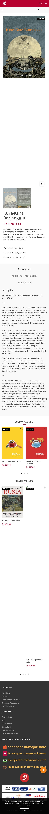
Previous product (40, 9)
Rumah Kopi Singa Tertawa (33, 462)
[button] (43, 770)
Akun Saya (6, 693)
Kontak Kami (6, 727)
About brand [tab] (24, 282)
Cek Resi (5, 696)
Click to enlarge (42, 184)
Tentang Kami (7, 717)
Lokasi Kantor (7, 724)
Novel (21, 248)
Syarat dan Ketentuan (10, 734)
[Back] (3, 9)
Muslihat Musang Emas (11, 461)
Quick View (21, 429)
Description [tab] (24, 269)
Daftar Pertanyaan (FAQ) (11, 700)
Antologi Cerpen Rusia (11, 520)
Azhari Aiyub (13, 253)
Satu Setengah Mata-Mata (34, 661)
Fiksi (15, 248)
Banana (22, 253)
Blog (3, 720)
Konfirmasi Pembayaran (10, 703)
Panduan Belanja (8, 706)
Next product (45, 9)
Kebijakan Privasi (8, 730)
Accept (24, 810)
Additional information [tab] (24, 275)
